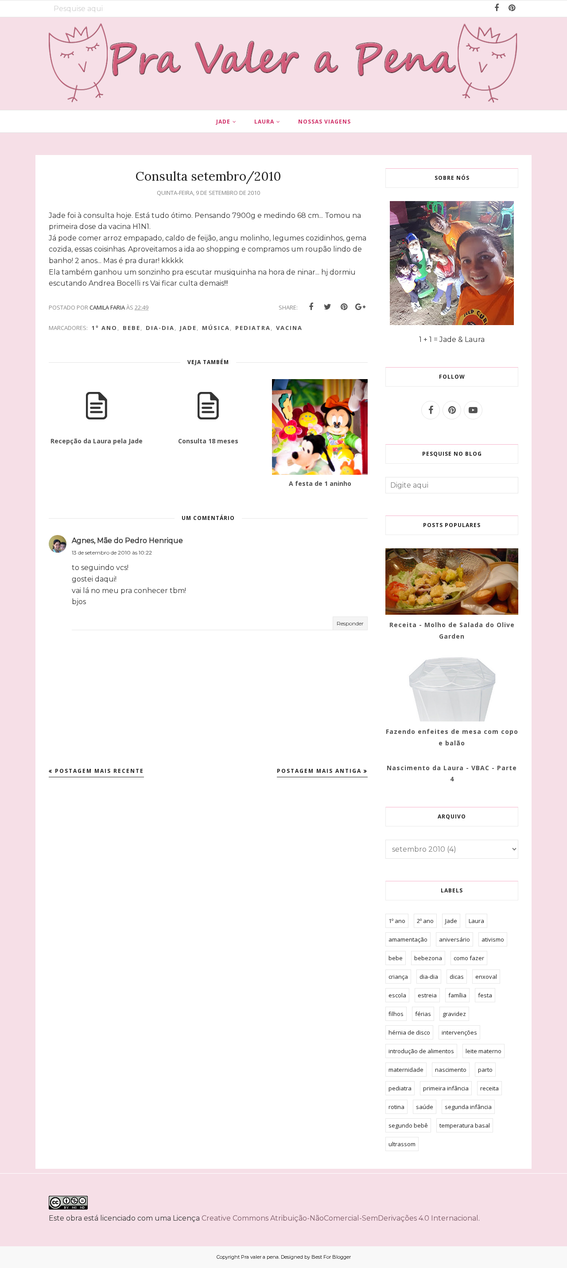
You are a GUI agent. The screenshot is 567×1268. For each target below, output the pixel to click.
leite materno (483, 1051)
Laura (476, 921)
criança (398, 977)
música (216, 328)
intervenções (459, 1032)
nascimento (450, 1070)
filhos (396, 1014)
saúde (424, 1107)
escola (397, 995)
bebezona (428, 958)
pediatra (253, 328)
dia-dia (160, 328)
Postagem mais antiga (319, 771)
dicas (457, 977)
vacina (289, 328)
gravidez (454, 1014)
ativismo (493, 939)
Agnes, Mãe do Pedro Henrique (127, 540)
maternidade (405, 1070)
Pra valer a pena (260, 1257)
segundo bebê (408, 1125)
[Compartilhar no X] (327, 307)
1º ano (104, 328)
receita (489, 1088)
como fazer (469, 958)
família (457, 995)
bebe (131, 328)
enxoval (486, 977)
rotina (396, 1107)
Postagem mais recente (99, 771)
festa (485, 995)
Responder (350, 623)
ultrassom (402, 1144)
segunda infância (468, 1107)
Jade (188, 328)
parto (485, 1070)
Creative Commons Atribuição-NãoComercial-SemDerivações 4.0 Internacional (340, 1218)
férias (423, 1014)
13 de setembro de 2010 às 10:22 (112, 552)
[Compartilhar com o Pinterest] (344, 307)
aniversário (454, 939)
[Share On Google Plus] (360, 307)
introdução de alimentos (421, 1051)
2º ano (425, 921)
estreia (427, 995)
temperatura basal (464, 1125)
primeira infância (446, 1088)
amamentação (407, 939)
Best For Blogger (331, 1257)
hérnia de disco (409, 1032)
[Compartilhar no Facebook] (311, 307)
